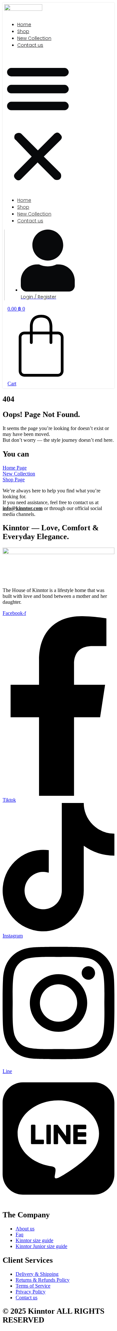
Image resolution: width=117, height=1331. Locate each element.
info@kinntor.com (23, 508)
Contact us (30, 45)
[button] (38, 123)
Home (24, 24)
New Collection (34, 38)
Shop (23, 31)
